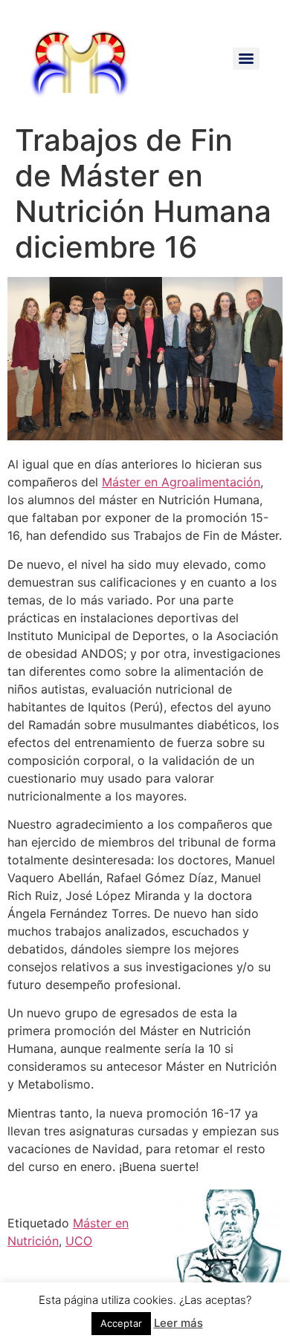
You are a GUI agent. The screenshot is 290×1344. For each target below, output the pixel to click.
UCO (78, 1240)
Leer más (178, 1323)
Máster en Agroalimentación (181, 481)
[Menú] (246, 59)
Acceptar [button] (121, 1323)
